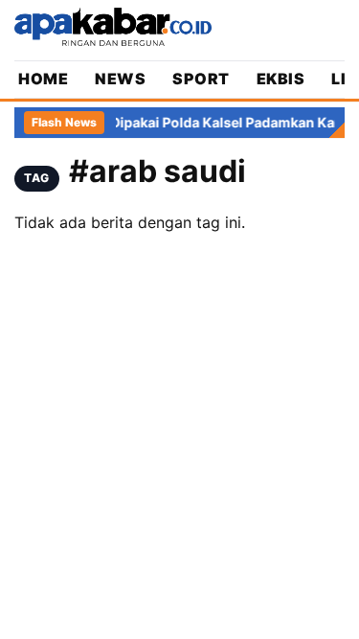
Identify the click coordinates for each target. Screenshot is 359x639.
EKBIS (281, 78)
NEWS (120, 78)
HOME (43, 78)
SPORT (201, 78)
